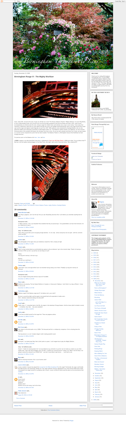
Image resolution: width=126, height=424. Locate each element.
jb (18, 377)
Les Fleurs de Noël (99, 305)
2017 (94, 260)
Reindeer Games (99, 364)
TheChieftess (21, 291)
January (97, 396)
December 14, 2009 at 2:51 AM (26, 354)
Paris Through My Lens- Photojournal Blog (98, 225)
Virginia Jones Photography (97, 156)
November (98, 373)
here (36, 137)
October (97, 375)
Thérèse (20, 265)
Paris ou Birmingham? (100, 288)
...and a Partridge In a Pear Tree (100, 302)
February (97, 394)
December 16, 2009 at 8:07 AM (26, 387)
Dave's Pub (97, 332)
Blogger (71, 420)
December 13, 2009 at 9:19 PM (26, 324)
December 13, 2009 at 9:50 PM (26, 336)
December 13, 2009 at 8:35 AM (26, 262)
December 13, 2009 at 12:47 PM (26, 300)
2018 (94, 257)
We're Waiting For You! (100, 353)
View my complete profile (98, 217)
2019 (94, 255)
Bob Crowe (21, 327)
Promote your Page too (96, 159)
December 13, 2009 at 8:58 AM (26, 271)
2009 (94, 278)
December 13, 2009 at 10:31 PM (26, 343)
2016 (94, 262)
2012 (94, 271)
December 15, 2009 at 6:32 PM (26, 373)
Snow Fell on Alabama (100, 355)
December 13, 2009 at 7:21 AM (26, 243)
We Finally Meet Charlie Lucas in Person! (100, 319)
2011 (94, 274)
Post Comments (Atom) (53, 410)
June (96, 385)
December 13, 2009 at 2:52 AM (26, 236)
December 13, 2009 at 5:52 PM (26, 316)
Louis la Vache (22, 365)
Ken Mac (20, 319)
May (96, 387)
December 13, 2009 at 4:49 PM (26, 309)
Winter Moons (98, 292)
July (96, 382)
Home (50, 405)
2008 (94, 399)
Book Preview (95, 147)
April (96, 389)
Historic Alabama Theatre (41, 205)
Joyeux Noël (97, 299)
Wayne (20, 282)
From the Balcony (99, 295)
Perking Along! (98, 348)
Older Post (83, 405)
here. (39, 137)
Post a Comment (20, 398)
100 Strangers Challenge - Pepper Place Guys (100, 340)
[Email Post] (33, 203)
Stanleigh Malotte (61, 205)
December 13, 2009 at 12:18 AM (26, 218)
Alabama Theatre (22, 205)
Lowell (20, 303)
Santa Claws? (98, 316)
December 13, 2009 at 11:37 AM (26, 287)
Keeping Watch (98, 351)
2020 (94, 253)
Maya (19, 357)
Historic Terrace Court (100, 310)
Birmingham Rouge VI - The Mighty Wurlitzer (100, 335)
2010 (94, 276)
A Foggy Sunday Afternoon (98, 329)
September (98, 378)
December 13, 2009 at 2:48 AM (26, 227)
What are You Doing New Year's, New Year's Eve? (99, 284)
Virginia (20, 247)
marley (20, 312)
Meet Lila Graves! (99, 362)
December (98, 280)
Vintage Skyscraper (99, 290)
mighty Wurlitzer (52, 205)
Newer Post (17, 405)
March (97, 392)
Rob (19, 339)
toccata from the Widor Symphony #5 (48, 367)
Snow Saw (97, 346)
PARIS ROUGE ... (96, 139)
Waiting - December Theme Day (99, 369)
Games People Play (99, 344)
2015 (94, 264)
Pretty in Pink (98, 326)
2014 (94, 267)
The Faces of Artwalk (100, 308)
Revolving (97, 297)
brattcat (20, 239)
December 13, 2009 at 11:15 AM (26, 278)
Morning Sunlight (99, 366)
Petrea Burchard (22, 212)
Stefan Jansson (22, 390)
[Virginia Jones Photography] (92, 158)
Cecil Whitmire (31, 205)
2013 (94, 269)
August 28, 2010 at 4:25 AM (25, 395)
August (97, 380)
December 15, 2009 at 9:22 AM (26, 361)
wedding (20, 371)
